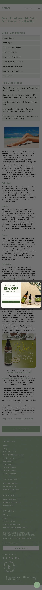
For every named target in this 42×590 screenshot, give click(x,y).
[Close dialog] (39, 284)
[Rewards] (37, 585)
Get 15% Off (11, 302)
